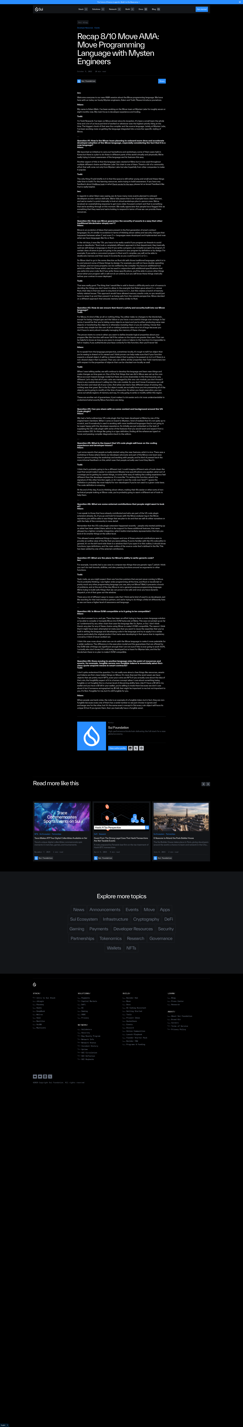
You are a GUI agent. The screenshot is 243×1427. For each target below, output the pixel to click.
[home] (39, 9)
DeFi (95, 834)
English (3, 1425)
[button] (204, 784)
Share (161, 81)
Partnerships (56, 834)
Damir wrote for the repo (122, 184)
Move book (100, 184)
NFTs (36, 834)
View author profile (117, 748)
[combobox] (4, 1425)
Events (97, 28)
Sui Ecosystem (45, 834)
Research (102, 834)
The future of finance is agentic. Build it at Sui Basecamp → (118, 2)
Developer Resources (85, 28)
